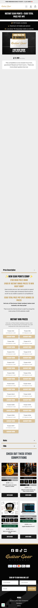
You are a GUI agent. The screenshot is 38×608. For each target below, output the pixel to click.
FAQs (4, 445)
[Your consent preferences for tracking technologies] (3, 605)
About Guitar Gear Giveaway (19, 600)
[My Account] (31, 6)
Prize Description (9, 269)
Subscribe (31, 588)
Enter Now (10, 495)
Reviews (19, 603)
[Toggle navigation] (26, 6)
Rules (5, 440)
